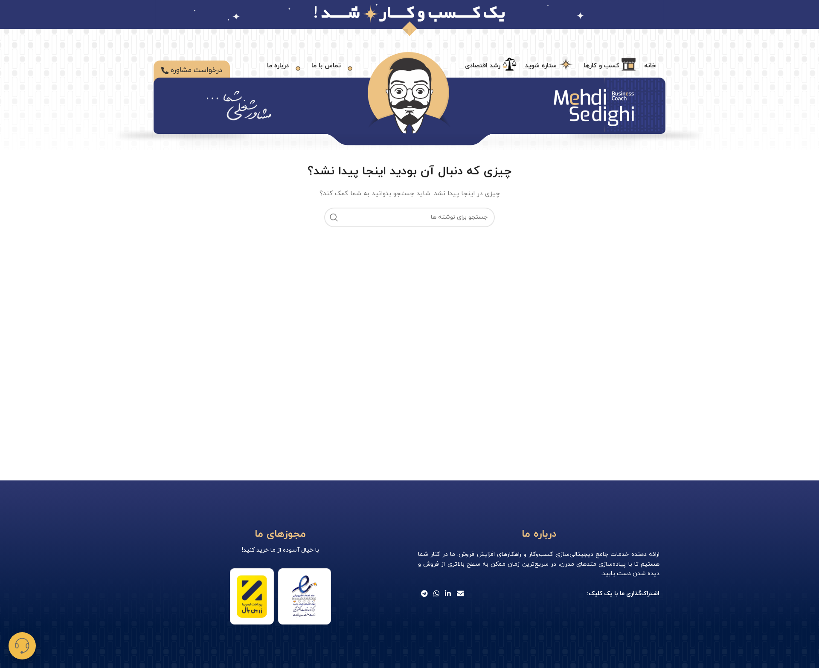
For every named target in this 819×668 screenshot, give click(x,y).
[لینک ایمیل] (460, 594)
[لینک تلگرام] (424, 594)
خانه (650, 66)
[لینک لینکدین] (448, 594)
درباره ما (278, 65)
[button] (22, 645)
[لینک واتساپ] (436, 594)
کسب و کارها (601, 65)
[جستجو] (334, 217)
